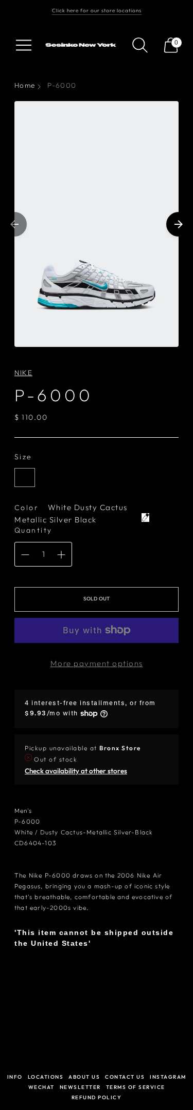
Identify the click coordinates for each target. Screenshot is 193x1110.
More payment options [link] (96, 663)
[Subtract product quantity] (25, 554)
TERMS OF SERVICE (135, 1087)
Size (23, 456)
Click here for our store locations (97, 10)
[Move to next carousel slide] (178, 224)
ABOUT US (84, 1077)
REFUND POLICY (97, 1097)
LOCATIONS (46, 1077)
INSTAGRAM (168, 1077)
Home (24, 85)
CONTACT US (125, 1077)
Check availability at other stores (76, 770)
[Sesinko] (81, 45)
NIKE (23, 372)
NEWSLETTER (80, 1087)
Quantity (33, 530)
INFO (15, 1077)
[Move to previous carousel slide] (14, 224)
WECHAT (41, 1087)
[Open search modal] (140, 45)
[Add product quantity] (61, 554)
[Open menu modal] (23, 45)
